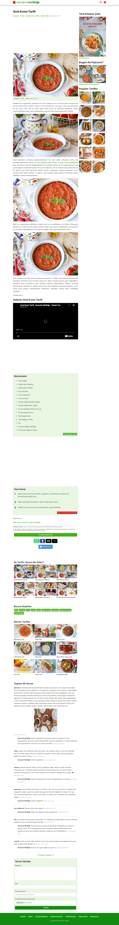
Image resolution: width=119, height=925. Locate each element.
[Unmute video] (45, 321)
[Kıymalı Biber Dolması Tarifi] (85, 139)
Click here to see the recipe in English (26, 522)
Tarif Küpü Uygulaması (41, 916)
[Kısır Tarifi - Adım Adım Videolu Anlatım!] (85, 111)
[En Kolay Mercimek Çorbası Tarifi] (85, 98)
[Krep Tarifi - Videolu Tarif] (99, 111)
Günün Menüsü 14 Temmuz (42, 597)
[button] (36, 541)
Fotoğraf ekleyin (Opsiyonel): (25, 899)
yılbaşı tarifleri (19, 613)
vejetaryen (55, 610)
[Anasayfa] (26, 3)
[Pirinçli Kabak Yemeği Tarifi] (99, 139)
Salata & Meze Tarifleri (33, 16)
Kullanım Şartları (83, 916)
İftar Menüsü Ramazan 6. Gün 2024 (66, 597)
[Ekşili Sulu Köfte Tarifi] (99, 125)
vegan (38, 610)
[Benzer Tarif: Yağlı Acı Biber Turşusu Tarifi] (66, 648)
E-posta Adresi (20, 891)
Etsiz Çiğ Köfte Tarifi (61, 674)
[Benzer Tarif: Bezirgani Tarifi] (66, 631)
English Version (94, 916)
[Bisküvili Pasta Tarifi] (85, 153)
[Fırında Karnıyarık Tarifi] (85, 125)
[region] (45, 35)
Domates (22, 610)
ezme (28, 610)
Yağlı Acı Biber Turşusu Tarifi (64, 657)
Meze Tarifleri (45, 16)
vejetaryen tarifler (65, 610)
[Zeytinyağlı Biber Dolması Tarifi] (99, 98)
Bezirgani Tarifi (60, 639)
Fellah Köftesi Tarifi (19, 657)
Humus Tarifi (38, 674)
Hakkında (23, 916)
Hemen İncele (84, 58)
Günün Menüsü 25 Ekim (20, 597)
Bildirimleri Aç (47, 546)
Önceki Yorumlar (44, 855)
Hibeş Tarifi (38, 657)
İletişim (30, 916)
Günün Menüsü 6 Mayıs (62, 579)
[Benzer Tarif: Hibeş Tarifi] (45, 648)
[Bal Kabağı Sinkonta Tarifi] (99, 153)
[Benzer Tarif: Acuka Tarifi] (45, 631)
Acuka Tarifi (38, 639)
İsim (16, 884)
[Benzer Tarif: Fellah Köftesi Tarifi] (24, 648)
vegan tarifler (46, 610)
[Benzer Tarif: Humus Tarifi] (45, 666)
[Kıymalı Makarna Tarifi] (99, 167)
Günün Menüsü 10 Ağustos (42, 579)
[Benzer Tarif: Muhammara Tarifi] (24, 631)
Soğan (33, 610)
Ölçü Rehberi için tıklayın (70, 434)
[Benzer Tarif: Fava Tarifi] (24, 666)
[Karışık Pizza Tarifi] (85, 167)
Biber (16, 610)
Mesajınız (18, 865)
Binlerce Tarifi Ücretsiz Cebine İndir (67, 512)
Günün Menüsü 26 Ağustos (89, 84)
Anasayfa (16, 16)
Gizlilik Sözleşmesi (71, 916)
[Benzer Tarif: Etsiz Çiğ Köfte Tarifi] (66, 666)
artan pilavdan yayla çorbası (47, 162)
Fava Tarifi (17, 674)
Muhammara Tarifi (19, 639)
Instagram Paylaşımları (56, 916)
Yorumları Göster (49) (46, 535)
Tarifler (22, 16)
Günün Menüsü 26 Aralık (20, 579)
